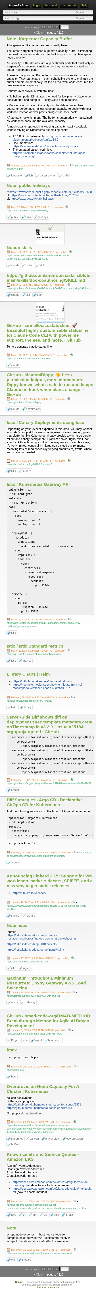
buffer (66, 175)
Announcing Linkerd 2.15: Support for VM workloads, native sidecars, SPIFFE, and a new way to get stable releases (50, 881)
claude (15, 265)
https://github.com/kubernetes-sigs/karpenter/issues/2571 (44, 1104)
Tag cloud (50, 5)
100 (56, 27)
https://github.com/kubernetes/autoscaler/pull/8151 (39, 1108)
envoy (15, 1002)
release (30, 915)
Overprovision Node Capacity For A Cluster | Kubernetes (43, 1089)
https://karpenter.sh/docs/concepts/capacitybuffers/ (46, 146)
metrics (27, 660)
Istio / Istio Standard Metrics (35, 646)
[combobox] (25, 18)
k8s (31, 175)
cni (24, 1214)
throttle (69, 1214)
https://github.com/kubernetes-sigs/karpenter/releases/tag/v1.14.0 (47, 138)
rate (45, 1214)
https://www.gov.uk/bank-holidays (32, 198)
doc (39, 294)
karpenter (17, 175)
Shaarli (19, 1282)
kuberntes (17, 1138)
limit (56, 1214)
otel (13, 1259)
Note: (12, 1228)
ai (27, 1040)
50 (49, 27)
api (34, 1214)
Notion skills (19, 247)
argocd (15, 790)
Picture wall (68, 5)
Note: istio (17, 925)
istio (13, 470)
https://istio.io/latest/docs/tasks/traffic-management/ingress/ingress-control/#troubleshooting (41, 937)
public (15, 217)
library (27, 707)
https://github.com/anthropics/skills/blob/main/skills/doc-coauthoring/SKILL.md (48, 278)
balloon (34, 1138)
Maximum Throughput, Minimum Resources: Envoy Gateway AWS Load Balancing (46, 983)
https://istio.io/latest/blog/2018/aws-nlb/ (32, 944)
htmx (12, 1050)
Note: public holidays (28, 185)
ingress (27, 968)
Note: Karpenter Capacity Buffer (39, 38)
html (13, 1076)
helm (14, 707)
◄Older (38, 32)
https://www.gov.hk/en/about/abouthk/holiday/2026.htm (46, 195)
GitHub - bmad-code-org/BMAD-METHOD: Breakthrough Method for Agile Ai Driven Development (49, 1021)
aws (13, 1214)
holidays (43, 217)
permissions (33, 409)
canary (27, 470)
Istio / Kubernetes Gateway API (38, 484)
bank (28, 217)
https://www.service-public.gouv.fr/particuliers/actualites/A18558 (50, 192)
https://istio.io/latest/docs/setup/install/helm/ (35, 949)
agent (38, 1040)
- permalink (39, 165)
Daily (84, 5)
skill (42, 265)
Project (15, 1040)
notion (29, 265)
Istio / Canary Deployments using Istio (45, 422)
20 (43, 27)
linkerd (15, 915)
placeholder (52, 1138)
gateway (30, 1002)
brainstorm (54, 1040)
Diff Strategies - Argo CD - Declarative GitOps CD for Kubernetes (45, 802)
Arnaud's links (19, 5)
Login (36, 5)
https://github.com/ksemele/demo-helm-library (42, 681)
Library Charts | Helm (28, 674)
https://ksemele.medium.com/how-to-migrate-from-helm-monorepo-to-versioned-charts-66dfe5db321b (49, 686)
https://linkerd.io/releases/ (29, 893)
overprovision (48, 175)
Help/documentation (48, 1287)
